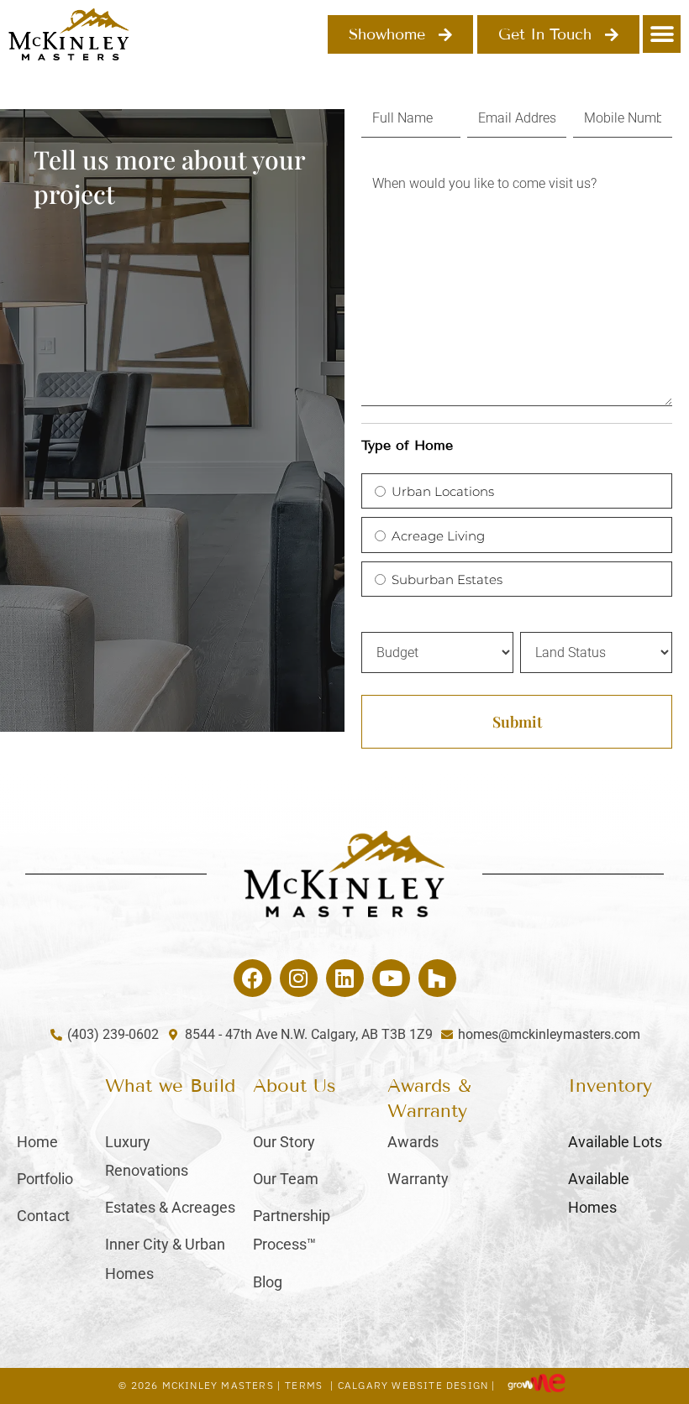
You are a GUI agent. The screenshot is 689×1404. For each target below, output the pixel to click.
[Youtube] (391, 978)
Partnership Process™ (291, 1230)
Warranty (418, 1178)
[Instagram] (299, 978)
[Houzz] (437, 978)
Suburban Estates (447, 579)
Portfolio (45, 1178)
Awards (413, 1142)
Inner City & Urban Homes (165, 1258)
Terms (304, 1385)
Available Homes (598, 1193)
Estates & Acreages (170, 1207)
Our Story (284, 1142)
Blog (267, 1282)
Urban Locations (443, 491)
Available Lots (615, 1142)
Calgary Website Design (413, 1385)
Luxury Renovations (146, 1156)
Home (37, 1142)
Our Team (285, 1178)
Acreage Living (438, 536)
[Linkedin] (345, 978)
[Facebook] (252, 978)
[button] (662, 34)
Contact (43, 1215)
